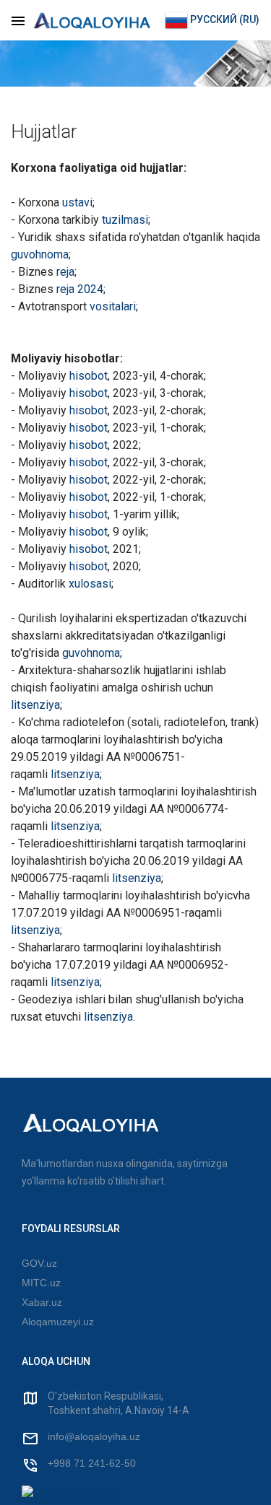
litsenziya (35, 705)
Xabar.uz (42, 1302)
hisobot (88, 376)
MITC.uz (41, 1282)
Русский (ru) (223, 19)
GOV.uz (39, 1263)
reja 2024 (79, 289)
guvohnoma (40, 254)
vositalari (113, 306)
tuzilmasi (125, 220)
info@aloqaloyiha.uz (94, 1436)
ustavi (77, 202)
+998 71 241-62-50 (92, 1463)
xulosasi (90, 583)
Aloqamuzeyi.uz (58, 1321)
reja (65, 272)
